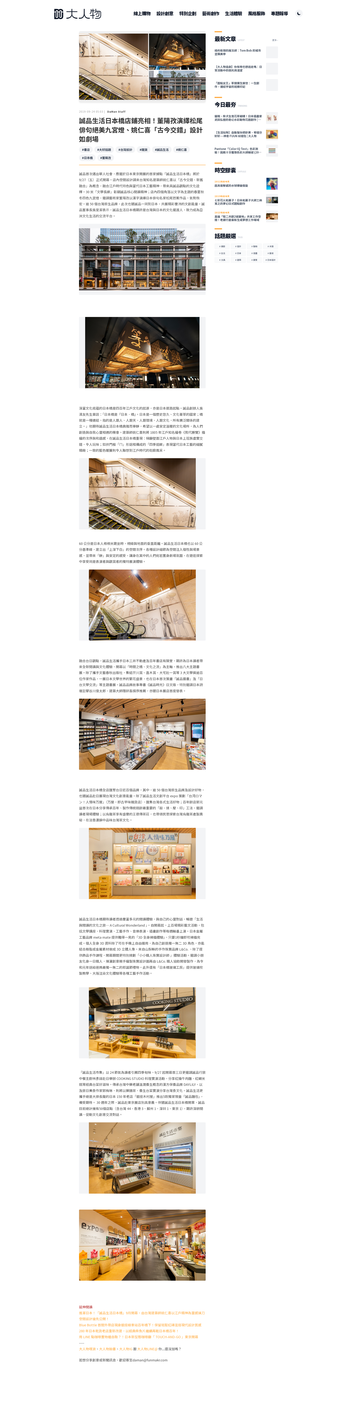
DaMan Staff (116, 111)
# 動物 (254, 246)
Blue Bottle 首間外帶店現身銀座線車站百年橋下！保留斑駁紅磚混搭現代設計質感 (140, 1324)
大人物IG (125, 1348)
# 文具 (222, 259)
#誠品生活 (162, 149)
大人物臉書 (107, 1348)
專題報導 (279, 13)
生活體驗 (233, 13)
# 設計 (238, 246)
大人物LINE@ (147, 1348)
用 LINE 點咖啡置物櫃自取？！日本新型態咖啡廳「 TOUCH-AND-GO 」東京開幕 (138, 1336)
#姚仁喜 (181, 149)
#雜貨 (143, 149)
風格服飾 (256, 13)
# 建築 (238, 259)
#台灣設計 (125, 149)
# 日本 (238, 253)
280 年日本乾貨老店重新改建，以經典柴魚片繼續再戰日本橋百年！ (129, 1330)
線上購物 (142, 13)
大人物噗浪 (87, 1348)
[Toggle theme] (299, 13)
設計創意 (164, 13)
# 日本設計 (271, 259)
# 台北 (222, 253)
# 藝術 (271, 253)
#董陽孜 (105, 158)
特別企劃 (187, 13)
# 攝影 (222, 246)
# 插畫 (254, 253)
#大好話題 (104, 149)
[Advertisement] (142, 1377)
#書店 (86, 149)
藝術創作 (210, 13)
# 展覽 (254, 259)
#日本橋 (87, 158)
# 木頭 (271, 246)
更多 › (275, 40)
